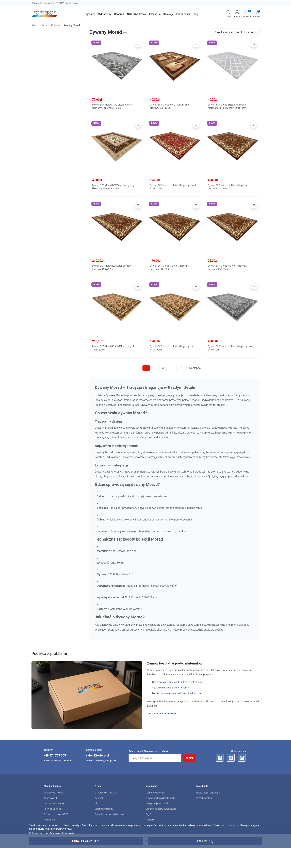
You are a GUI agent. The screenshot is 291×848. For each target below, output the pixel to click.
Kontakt (99, 798)
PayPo (149, 814)
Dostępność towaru (54, 792)
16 (180, 368)
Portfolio (150, 819)
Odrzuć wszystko (86, 841)
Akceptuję (204, 841)
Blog (97, 803)
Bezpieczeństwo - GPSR (56, 814)
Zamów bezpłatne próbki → (161, 713)
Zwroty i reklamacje (54, 803)
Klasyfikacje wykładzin (157, 803)
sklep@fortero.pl (97, 755)
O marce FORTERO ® (106, 792)
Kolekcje (55, 25)
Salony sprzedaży (104, 808)
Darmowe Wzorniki (155, 792)
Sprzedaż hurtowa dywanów (110, 814)
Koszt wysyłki (51, 798)
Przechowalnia (204, 798)
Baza (44, 25)
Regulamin (49, 819)
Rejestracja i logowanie (208, 792)
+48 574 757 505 (55, 755)
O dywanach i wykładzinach (160, 798)
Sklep (34, 25)
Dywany (100, 452)
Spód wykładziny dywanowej (161, 808)
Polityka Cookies (52, 808)
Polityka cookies (38, 833)
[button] (228, 14)
